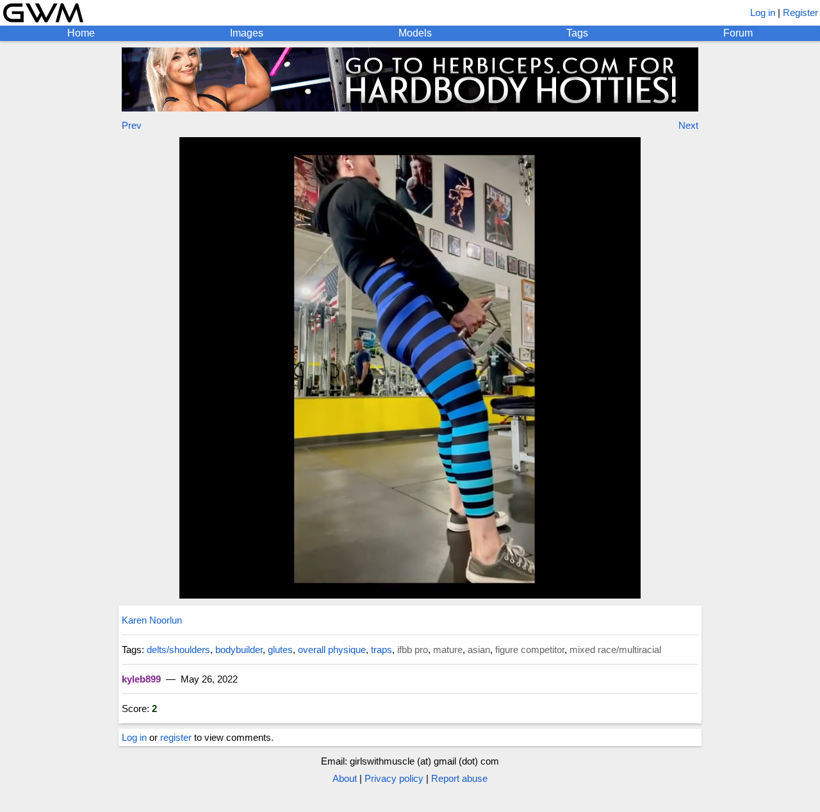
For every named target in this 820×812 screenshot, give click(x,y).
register (176, 737)
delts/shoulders (178, 649)
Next (688, 125)
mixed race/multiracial (615, 649)
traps (381, 649)
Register (800, 12)
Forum (738, 33)
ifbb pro (412, 649)
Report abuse (459, 778)
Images (246, 33)
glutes (280, 649)
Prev (132, 125)
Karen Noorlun (152, 620)
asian (479, 649)
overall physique (332, 649)
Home (81, 33)
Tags (577, 33)
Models (415, 33)
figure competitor (529, 649)
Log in (762, 12)
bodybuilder (239, 649)
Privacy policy (394, 778)
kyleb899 (141, 679)
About (344, 778)
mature (448, 649)
